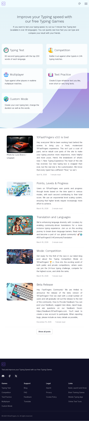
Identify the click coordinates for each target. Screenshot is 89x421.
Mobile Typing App (75, 397)
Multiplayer (6, 401)
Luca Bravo (20, 155)
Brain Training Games (76, 392)
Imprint (48, 388)
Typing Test (6, 388)
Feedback (28, 397)
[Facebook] (9, 376)
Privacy (49, 392)
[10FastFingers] (3, 3)
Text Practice (7, 397)
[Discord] (3, 376)
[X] (16, 376)
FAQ (25, 392)
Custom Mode (7, 406)
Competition (6, 392)
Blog (25, 388)
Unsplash (10, 158)
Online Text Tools (75, 401)
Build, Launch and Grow (77, 388)
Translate (27, 401)
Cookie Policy (51, 397)
